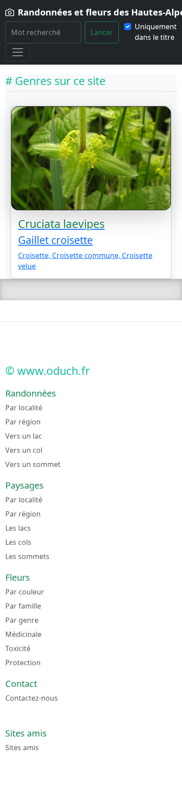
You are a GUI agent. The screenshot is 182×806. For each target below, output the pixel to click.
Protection (23, 662)
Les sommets (27, 556)
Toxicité (17, 648)
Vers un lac (23, 436)
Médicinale (23, 634)
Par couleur (24, 592)
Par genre (21, 620)
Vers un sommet (33, 464)
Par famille (23, 606)
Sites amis (22, 747)
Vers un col (23, 450)
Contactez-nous (31, 698)
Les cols (18, 542)
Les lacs (18, 528)
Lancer (102, 32)
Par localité (23, 408)
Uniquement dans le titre (156, 32)
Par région (23, 422)
